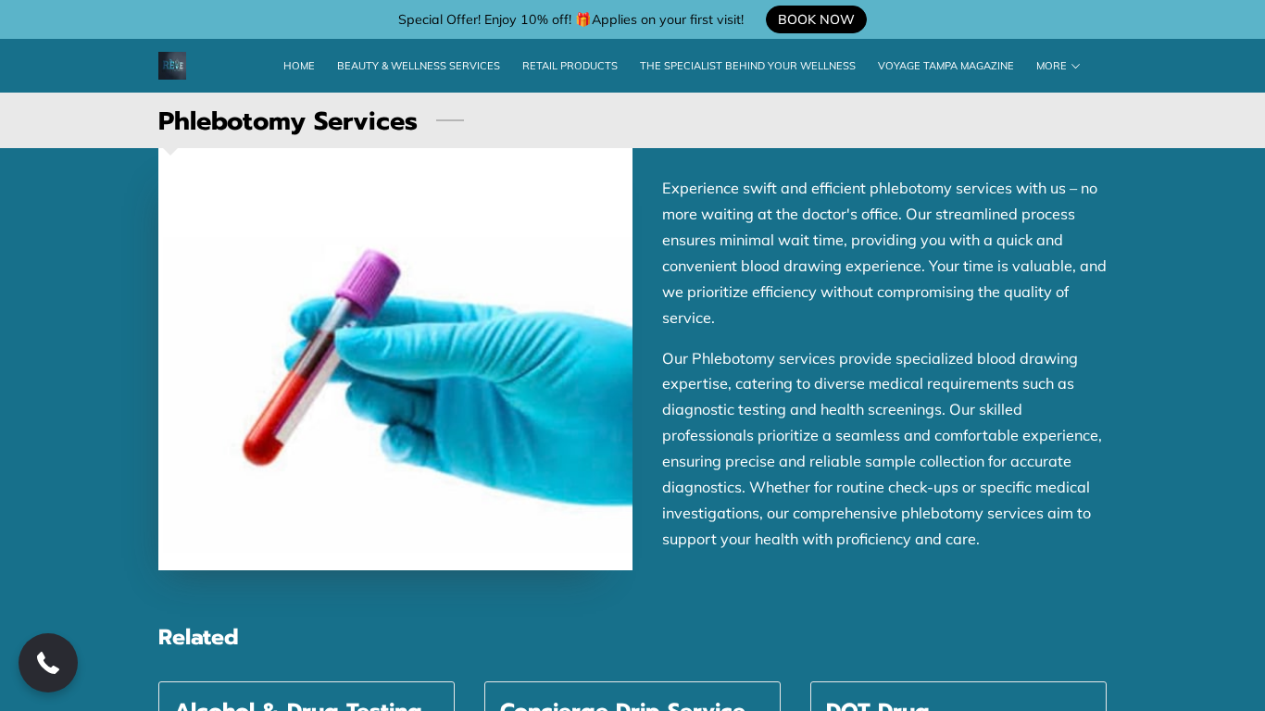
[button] (48, 662)
